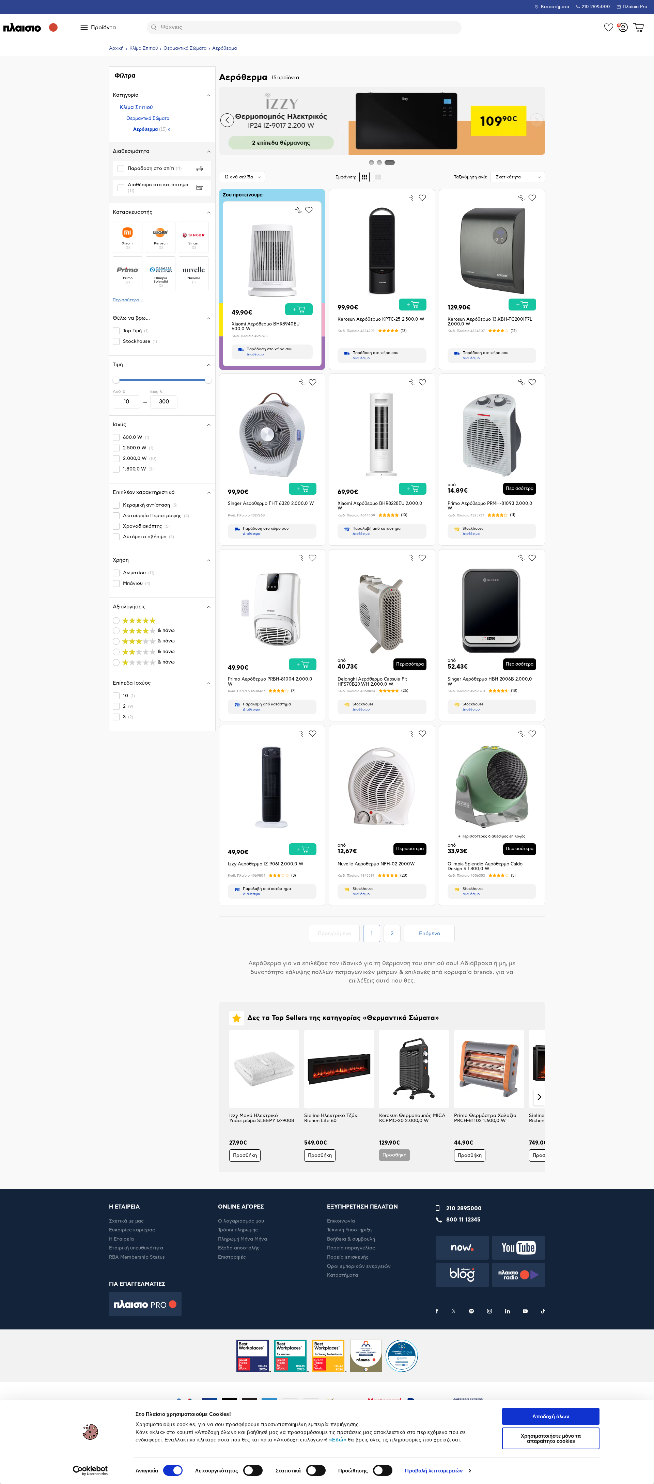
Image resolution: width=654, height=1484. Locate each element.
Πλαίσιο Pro (635, 7)
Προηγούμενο (338, 933)
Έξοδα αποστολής (239, 1248)
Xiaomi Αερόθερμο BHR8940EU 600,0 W (265, 326)
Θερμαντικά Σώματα (185, 48)
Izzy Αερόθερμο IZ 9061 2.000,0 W (265, 864)
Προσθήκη (245, 1155)
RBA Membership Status (137, 1257)
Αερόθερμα (150, 129)
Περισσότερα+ (128, 300)
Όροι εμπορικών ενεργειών (359, 1266)
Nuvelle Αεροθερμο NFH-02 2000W (376, 864)
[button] (227, 120)
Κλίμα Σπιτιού (143, 48)
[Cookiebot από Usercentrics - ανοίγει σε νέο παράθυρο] (90, 1471)
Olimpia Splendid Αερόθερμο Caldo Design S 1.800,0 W (485, 866)
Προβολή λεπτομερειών (434, 1470)
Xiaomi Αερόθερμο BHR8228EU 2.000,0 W (380, 506)
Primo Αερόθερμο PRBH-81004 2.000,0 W (270, 681)
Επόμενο (429, 933)
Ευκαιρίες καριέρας (132, 1230)
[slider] (116, 380)
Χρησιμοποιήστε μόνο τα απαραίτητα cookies (551, 1438)
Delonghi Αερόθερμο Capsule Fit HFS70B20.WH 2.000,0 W (372, 681)
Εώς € (156, 391)
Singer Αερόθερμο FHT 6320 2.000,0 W (271, 503)
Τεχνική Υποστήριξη (349, 1230)
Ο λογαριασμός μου (241, 1221)
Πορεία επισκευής (348, 1257)
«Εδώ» (337, 1439)
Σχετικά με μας (126, 1221)
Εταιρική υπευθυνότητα (136, 1248)
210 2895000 (464, 1208)
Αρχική (116, 48)
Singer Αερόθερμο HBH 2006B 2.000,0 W (490, 681)
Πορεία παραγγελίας (351, 1248)
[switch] (253, 1470)
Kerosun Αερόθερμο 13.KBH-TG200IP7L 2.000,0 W (490, 321)
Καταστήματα (555, 7)
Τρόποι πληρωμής (238, 1230)
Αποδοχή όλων (550, 1416)
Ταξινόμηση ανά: (470, 177)
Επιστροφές (232, 1257)
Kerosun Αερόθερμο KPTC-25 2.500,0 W (381, 319)
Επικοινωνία (341, 1221)
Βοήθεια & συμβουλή (351, 1239)
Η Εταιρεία (121, 1239)
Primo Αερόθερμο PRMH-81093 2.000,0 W (490, 506)
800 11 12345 (463, 1220)
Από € (119, 391)
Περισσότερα (519, 488)
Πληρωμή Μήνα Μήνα (242, 1239)
